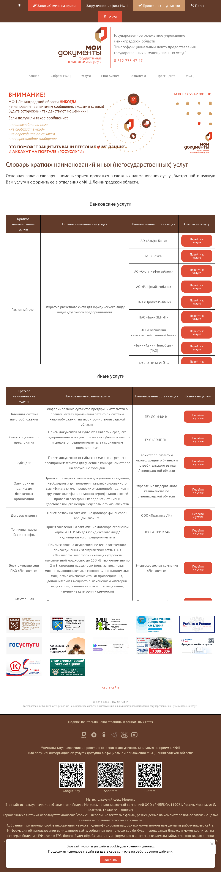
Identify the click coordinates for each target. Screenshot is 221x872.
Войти (112, 17)
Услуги (86, 76)
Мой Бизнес (110, 76)
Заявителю (138, 76)
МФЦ (190, 76)
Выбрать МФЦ (60, 76)
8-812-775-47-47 (129, 60)
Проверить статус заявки (161, 5)
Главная (33, 76)
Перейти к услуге (197, 240)
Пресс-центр (165, 76)
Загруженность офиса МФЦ (107, 5)
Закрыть (110, 860)
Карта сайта (111, 687)
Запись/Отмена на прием (56, 5)
